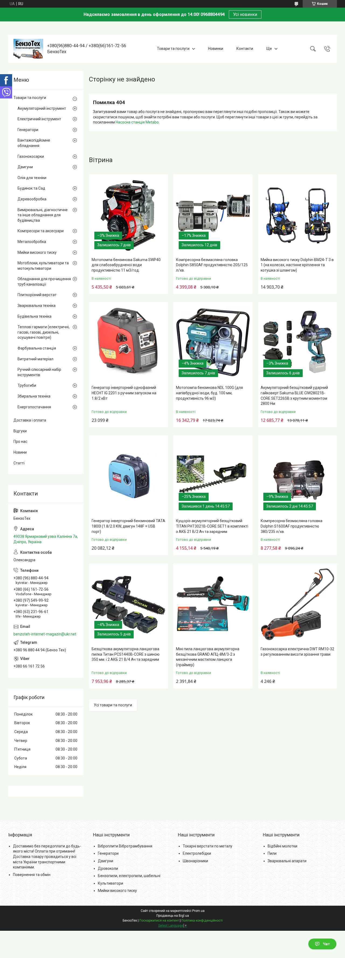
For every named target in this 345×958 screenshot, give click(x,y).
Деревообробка (32, 199)
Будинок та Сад (31, 188)
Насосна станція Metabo (137, 122)
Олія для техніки (32, 178)
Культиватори (110, 883)
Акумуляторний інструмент (42, 108)
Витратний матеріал (35, 359)
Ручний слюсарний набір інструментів (39, 372)
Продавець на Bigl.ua (172, 916)
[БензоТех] (28, 49)
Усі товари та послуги (113, 705)
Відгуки (20, 431)
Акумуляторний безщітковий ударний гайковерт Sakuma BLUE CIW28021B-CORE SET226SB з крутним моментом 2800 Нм (294, 395)
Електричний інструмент (39, 119)
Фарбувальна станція (37, 348)
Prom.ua (198, 911)
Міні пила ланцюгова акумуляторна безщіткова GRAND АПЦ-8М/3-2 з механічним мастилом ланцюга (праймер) (207, 657)
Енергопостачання (34, 407)
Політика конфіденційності (202, 920)
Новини (20, 452)
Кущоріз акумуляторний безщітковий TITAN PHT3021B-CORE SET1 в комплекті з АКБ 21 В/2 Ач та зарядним (212, 526)
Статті (19, 463)
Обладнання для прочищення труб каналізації (44, 281)
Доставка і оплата (29, 420)
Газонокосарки (31, 156)
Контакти (244, 48)
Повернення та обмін (31, 875)
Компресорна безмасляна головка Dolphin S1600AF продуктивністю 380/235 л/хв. (291, 526)
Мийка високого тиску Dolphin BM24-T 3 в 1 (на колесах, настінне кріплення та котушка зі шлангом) (297, 265)
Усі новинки (245, 14)
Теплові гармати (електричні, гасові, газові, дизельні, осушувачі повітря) (44, 332)
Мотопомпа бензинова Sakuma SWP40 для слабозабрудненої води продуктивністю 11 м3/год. (126, 265)
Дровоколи (108, 868)
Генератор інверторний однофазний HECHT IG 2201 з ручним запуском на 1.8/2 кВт (124, 392)
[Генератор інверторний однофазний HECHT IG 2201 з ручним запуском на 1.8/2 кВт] (128, 343)
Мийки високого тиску (37, 252)
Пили (272, 853)
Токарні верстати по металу (207, 846)
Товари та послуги (173, 48)
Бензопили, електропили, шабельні (129, 876)
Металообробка (32, 242)
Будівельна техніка (34, 316)
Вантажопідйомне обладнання (34, 143)
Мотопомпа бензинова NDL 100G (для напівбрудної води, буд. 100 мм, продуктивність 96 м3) (209, 392)
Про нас (20, 441)
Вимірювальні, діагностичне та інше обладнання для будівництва (43, 215)
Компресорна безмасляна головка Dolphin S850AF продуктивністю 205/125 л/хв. (212, 265)
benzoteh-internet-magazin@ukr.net (44, 634)
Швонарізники (195, 861)
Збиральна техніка (34, 396)
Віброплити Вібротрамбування (125, 846)
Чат (326, 944)
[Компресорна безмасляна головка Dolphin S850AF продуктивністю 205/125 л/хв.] (213, 215)
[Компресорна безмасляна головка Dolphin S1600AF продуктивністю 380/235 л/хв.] (297, 476)
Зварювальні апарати (287, 861)
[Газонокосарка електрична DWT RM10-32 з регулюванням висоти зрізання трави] (297, 604)
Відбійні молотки (282, 846)
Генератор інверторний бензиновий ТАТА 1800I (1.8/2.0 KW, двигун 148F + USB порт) (128, 526)
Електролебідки (197, 853)
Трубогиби (27, 385)
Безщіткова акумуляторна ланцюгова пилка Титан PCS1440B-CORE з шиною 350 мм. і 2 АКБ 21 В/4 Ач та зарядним (126, 654)
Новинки (215, 48)
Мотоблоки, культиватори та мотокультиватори (43, 266)
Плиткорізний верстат (37, 295)
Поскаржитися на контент (159, 920)
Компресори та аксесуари (41, 231)
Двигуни (25, 167)
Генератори (28, 130)
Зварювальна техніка (37, 305)
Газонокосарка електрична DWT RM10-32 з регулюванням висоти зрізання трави (297, 651)
